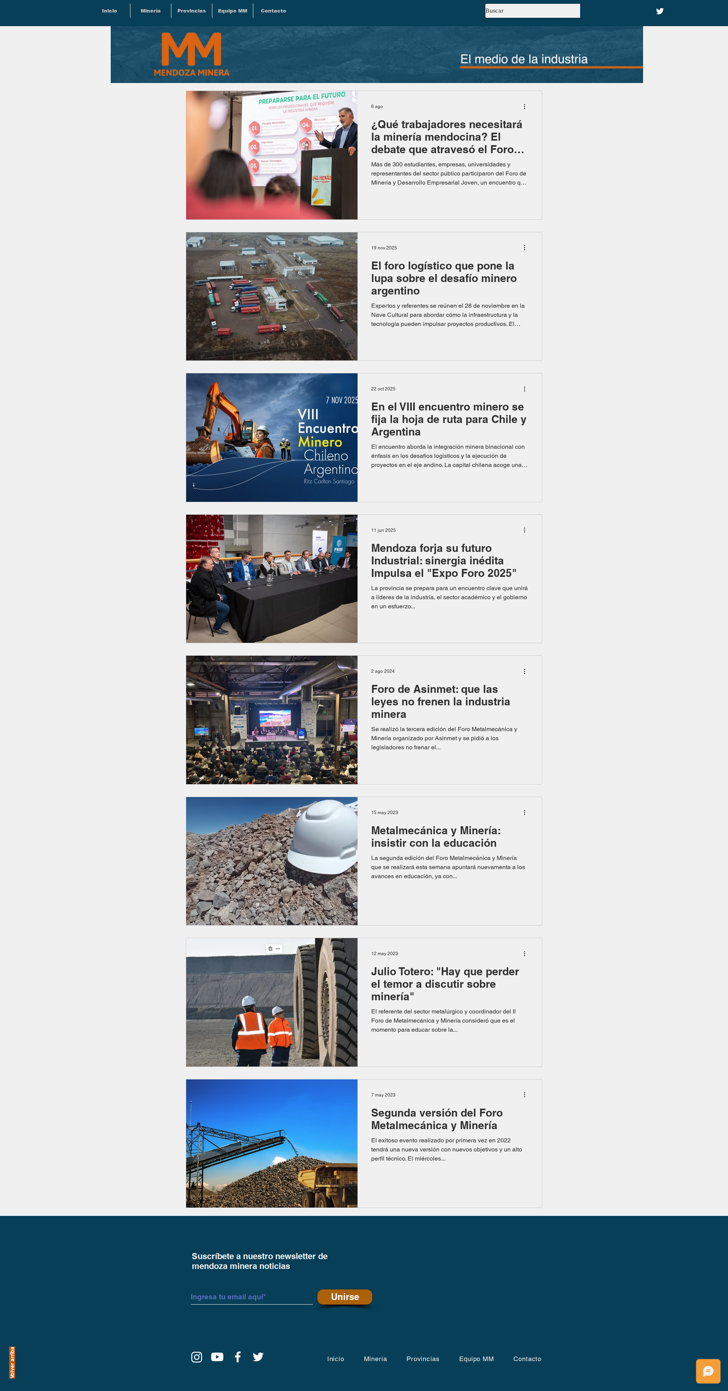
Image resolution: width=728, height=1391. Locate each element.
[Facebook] (238, 1357)
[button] (191, 11)
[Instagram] (197, 1357)
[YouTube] (217, 1357)
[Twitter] (660, 11)
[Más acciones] (527, 106)
